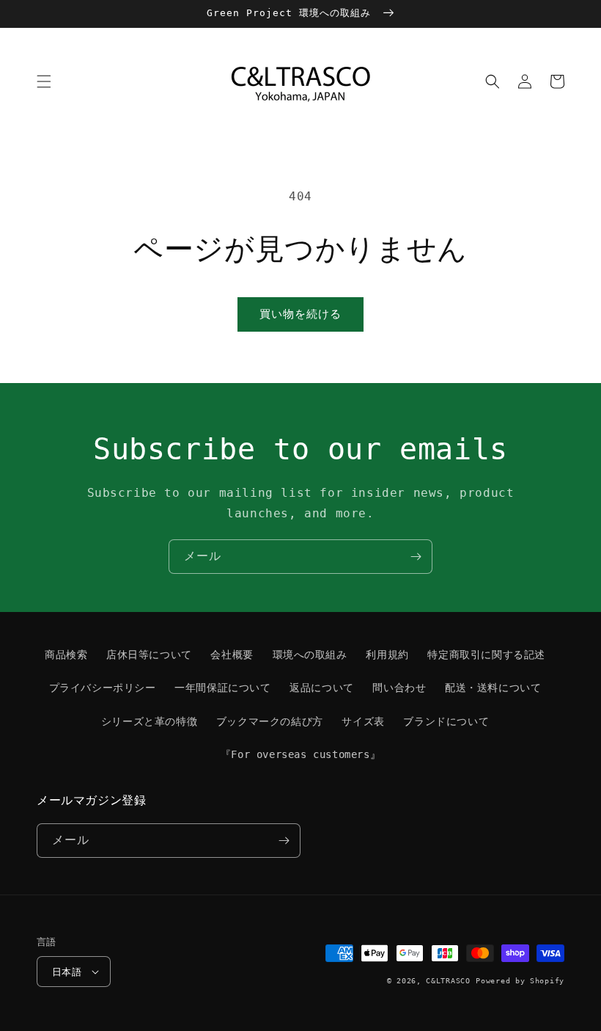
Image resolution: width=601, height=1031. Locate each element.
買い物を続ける (300, 314)
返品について (322, 687)
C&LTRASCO (448, 981)
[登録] (415, 556)
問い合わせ (399, 687)
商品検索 (66, 654)
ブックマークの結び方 (269, 721)
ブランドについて (446, 721)
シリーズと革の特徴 (149, 721)
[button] (44, 81)
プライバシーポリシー (102, 687)
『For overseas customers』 (300, 754)
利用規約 (387, 654)
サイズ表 (363, 721)
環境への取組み (310, 654)
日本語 (66, 971)
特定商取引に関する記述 (486, 654)
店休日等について (149, 654)
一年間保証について (222, 687)
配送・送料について (493, 687)
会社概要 (231, 654)
